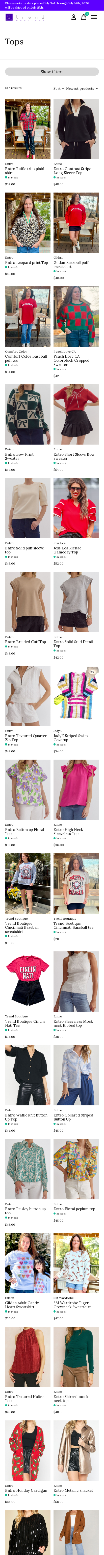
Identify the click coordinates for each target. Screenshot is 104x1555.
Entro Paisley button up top (25, 1210)
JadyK (58, 731)
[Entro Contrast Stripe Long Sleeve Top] (76, 129)
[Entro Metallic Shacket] (76, 1450)
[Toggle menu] (94, 17)
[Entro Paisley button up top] (27, 1169)
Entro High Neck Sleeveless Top (68, 831)
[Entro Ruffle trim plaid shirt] (27, 129)
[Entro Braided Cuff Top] (27, 602)
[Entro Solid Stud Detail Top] (76, 602)
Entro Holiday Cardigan (26, 1490)
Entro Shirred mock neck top (71, 1398)
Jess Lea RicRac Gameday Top (67, 550)
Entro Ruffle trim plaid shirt (24, 170)
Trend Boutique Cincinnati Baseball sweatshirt (22, 927)
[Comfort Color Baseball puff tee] (27, 316)
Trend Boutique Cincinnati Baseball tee (73, 925)
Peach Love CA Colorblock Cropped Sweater (71, 360)
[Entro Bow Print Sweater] (27, 414)
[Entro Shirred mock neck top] (76, 1357)
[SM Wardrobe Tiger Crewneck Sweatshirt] (76, 1263)
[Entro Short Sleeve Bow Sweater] (76, 414)
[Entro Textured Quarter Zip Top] (27, 696)
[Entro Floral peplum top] (76, 1169)
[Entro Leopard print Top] (27, 223)
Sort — (59, 88)
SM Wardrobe (64, 1298)
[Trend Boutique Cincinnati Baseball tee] (76, 883)
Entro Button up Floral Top (24, 831)
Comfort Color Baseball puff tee (26, 358)
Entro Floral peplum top (74, 1208)
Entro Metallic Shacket (73, 1490)
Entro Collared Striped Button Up (73, 1117)
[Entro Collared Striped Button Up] (76, 1075)
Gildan (58, 257)
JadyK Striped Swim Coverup (71, 737)
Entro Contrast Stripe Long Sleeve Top (72, 170)
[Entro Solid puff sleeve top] (27, 508)
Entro (9, 164)
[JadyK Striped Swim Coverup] (76, 696)
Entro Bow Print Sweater (19, 456)
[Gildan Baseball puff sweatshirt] (76, 223)
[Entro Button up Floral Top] (27, 790)
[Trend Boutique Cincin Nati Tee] (27, 981)
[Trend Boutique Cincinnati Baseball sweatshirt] (27, 883)
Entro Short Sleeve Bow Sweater (74, 456)
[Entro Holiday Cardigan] (27, 1450)
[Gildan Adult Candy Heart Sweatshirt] (27, 1263)
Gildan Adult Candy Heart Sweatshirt (22, 1304)
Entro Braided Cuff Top (25, 641)
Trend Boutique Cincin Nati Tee (25, 1023)
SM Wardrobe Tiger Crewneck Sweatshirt (72, 1304)
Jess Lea (60, 543)
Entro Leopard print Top (26, 262)
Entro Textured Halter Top (24, 1398)
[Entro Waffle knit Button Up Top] (27, 1075)
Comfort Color (16, 351)
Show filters (52, 71)
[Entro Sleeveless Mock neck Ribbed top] (76, 981)
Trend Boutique (16, 918)
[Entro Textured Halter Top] (27, 1357)
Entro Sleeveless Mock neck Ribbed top (73, 1023)
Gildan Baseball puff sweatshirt (71, 264)
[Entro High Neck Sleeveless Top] (76, 790)
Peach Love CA (65, 351)
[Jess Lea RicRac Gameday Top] (76, 508)
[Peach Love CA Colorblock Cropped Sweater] (76, 316)
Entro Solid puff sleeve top (24, 550)
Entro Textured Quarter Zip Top (26, 737)
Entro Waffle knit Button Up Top (26, 1117)
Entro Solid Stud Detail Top (73, 643)
